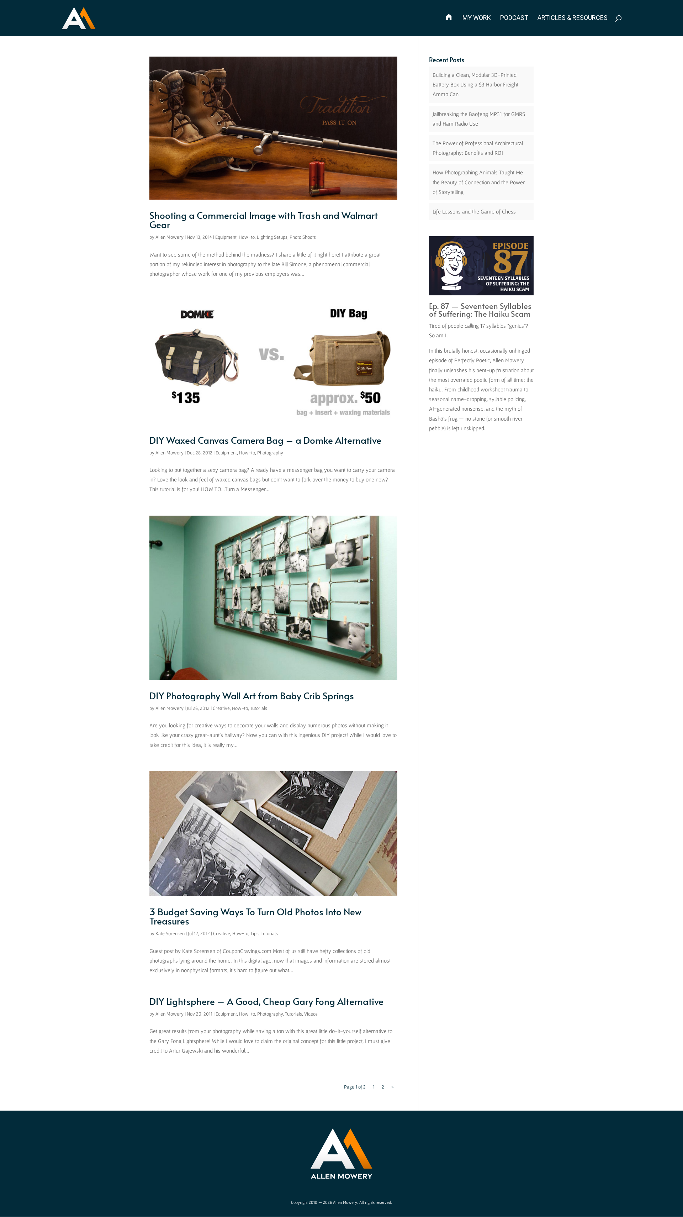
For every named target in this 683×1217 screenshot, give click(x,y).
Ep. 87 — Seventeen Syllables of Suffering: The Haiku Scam (480, 309)
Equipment (226, 237)
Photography (270, 452)
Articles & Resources (573, 18)
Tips (254, 933)
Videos (311, 1014)
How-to (247, 237)
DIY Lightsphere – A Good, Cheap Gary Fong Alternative (266, 1001)
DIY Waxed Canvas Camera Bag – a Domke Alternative (265, 439)
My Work (476, 18)
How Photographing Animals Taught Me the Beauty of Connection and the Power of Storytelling (479, 182)
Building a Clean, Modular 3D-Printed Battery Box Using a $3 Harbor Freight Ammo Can (475, 84)
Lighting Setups (272, 237)
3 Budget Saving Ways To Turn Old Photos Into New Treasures (255, 916)
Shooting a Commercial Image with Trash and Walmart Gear (263, 220)
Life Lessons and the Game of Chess (474, 211)
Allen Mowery (169, 237)
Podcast (514, 18)
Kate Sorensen (170, 933)
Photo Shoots (303, 237)
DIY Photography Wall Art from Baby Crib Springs (251, 695)
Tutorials (258, 708)
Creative (221, 708)
